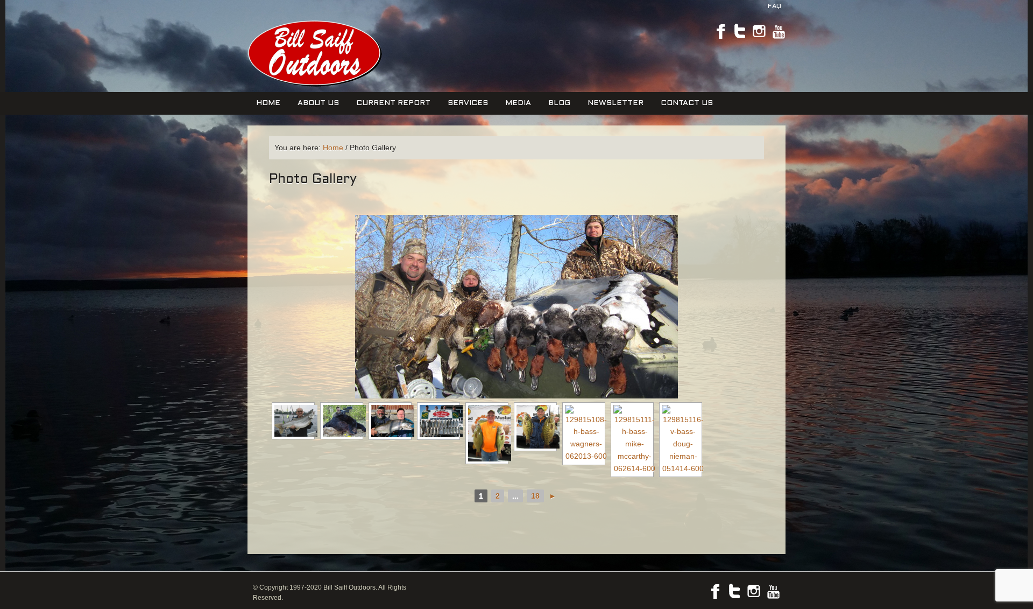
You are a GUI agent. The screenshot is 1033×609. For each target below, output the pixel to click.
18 (535, 496)
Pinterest (759, 31)
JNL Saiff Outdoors (313, 53)
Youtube (779, 31)
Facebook (720, 31)
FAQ (774, 6)
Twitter (740, 31)
